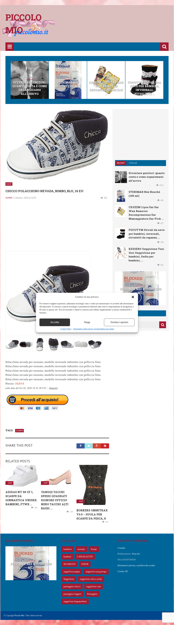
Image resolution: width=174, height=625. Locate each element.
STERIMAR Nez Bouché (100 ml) (68, 84)
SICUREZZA (70, 564)
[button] (133, 297)
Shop (68, 77)
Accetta (54, 322)
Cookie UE (123, 571)
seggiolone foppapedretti (75, 601)
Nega (87, 322)
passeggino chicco (72, 586)
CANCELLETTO (85, 556)
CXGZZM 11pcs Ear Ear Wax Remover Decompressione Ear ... (106, 88)
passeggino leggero (72, 594)
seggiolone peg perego (96, 571)
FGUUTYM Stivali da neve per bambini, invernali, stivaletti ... (144, 88)
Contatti (121, 548)
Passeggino (92, 594)
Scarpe (19, 430)
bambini (67, 556)
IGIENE (85, 564)
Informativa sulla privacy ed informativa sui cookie (93, 329)
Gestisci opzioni (119, 322)
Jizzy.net (136, 553)
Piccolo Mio (19, 615)
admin (8, 197)
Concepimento (30, 77)
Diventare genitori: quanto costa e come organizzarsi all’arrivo (29, 88)
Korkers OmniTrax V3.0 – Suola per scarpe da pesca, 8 (92, 514)
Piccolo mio (23, 24)
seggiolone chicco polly (91, 579)
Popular (133, 163)
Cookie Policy (66, 329)
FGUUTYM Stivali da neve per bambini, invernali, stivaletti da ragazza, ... (147, 233)
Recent (121, 163)
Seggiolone (69, 579)
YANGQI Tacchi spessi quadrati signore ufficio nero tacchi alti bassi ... (54, 500)
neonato (81, 549)
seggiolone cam (93, 586)
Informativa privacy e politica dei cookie (136, 565)
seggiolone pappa (72, 571)
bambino (68, 549)
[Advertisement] (107, 26)
